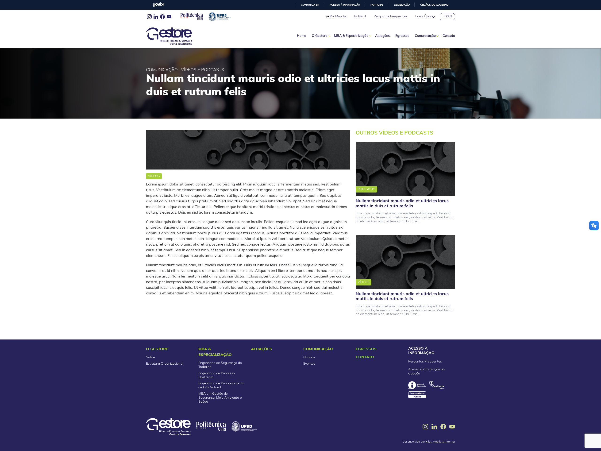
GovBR (158, 4)
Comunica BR (310, 4)
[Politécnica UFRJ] (211, 426)
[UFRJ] (244, 426)
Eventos (309, 364)
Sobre (150, 357)
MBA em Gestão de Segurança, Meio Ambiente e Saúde (220, 398)
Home (301, 36)
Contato (449, 36)
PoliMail (360, 16)
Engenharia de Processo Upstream (216, 375)
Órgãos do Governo (434, 4)
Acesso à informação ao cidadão (426, 371)
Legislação (402, 4)
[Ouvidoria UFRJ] (436, 385)
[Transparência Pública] (417, 394)
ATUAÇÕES (261, 349)
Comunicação (425, 36)
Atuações (382, 36)
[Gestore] (168, 426)
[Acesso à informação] (417, 385)
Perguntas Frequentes (390, 16)
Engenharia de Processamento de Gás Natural (221, 385)
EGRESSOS (366, 349)
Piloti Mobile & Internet (440, 441)
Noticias (309, 357)
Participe (376, 4)
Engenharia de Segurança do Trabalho (220, 365)
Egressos (402, 36)
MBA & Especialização (351, 36)
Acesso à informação (345, 4)
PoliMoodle (338, 16)
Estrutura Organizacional (164, 364)
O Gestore (319, 36)
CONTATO (365, 357)
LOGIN (447, 16)
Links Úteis (423, 16)
